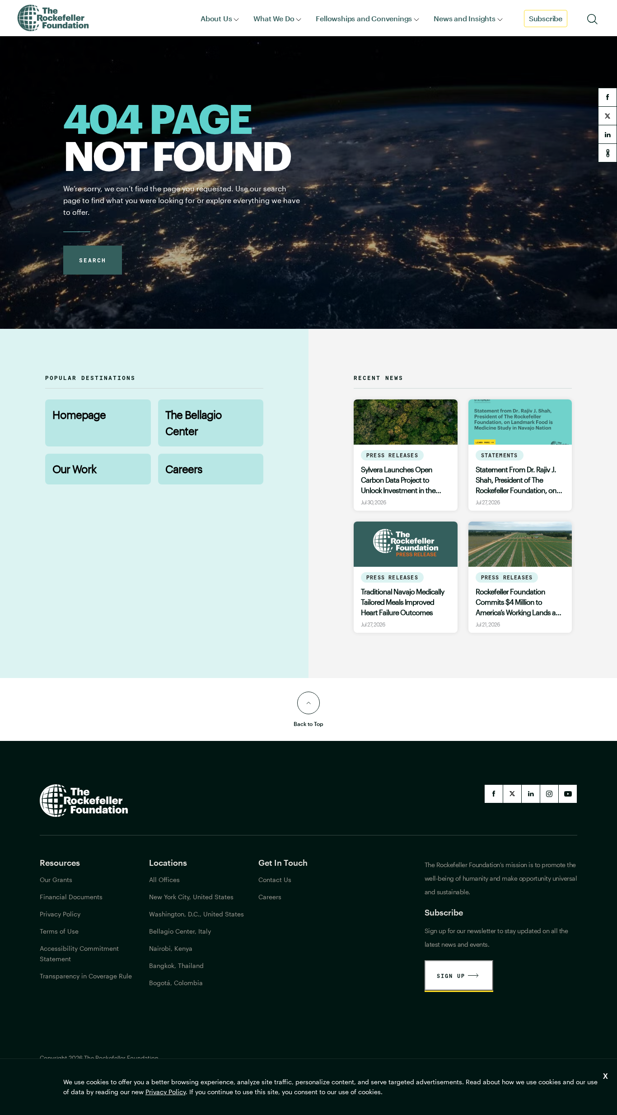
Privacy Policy (165, 1092)
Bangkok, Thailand (176, 965)
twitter (607, 116)
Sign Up (451, 976)
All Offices (164, 879)
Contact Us (274, 879)
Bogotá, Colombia (176, 983)
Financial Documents (71, 897)
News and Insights (464, 18)
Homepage (79, 414)
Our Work (74, 468)
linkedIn (531, 794)
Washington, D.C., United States (196, 914)
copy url (607, 153)
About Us (216, 18)
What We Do (273, 18)
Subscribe (545, 18)
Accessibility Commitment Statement (79, 953)
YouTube (568, 794)
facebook (607, 97)
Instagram (549, 794)
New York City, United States (191, 897)
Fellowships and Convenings (364, 18)
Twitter (512, 794)
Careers (183, 468)
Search (92, 260)
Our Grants (56, 879)
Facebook (494, 794)
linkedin (607, 134)
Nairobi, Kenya (170, 948)
